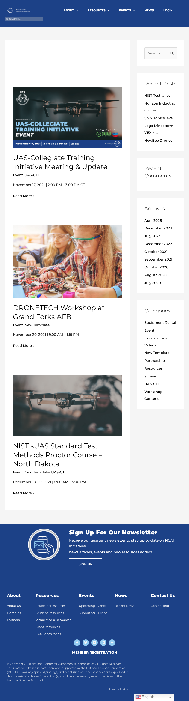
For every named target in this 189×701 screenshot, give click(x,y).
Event (18, 175)
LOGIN (168, 10)
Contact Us (163, 595)
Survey (150, 376)
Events (86, 595)
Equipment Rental (160, 322)
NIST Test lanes (157, 95)
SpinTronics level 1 (160, 118)
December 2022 (158, 244)
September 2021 (158, 259)
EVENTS (125, 10)
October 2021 (156, 251)
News (121, 595)
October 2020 (156, 267)
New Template (37, 325)
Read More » (24, 195)
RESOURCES (97, 10)
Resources (153, 368)
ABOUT (69, 10)
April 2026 (153, 220)
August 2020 (155, 275)
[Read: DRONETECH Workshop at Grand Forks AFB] (67, 261)
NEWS (149, 10)
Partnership (154, 360)
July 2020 (152, 283)
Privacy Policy (118, 689)
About (14, 595)
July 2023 (152, 236)
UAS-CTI (31, 175)
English (147, 697)
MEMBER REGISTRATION (94, 652)
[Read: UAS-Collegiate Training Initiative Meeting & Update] (67, 117)
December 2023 (158, 228)
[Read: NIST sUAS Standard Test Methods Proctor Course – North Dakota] (67, 405)
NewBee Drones (158, 140)
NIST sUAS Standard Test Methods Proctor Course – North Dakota (57, 455)
